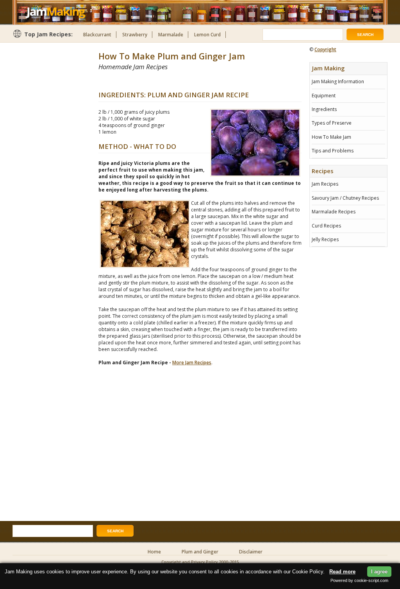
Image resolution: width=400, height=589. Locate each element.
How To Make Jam (331, 137)
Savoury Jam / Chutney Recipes (345, 198)
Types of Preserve (332, 123)
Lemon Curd (207, 34)
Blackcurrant (97, 34)
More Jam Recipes (191, 362)
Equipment (324, 95)
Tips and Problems (333, 150)
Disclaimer (250, 551)
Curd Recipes (326, 225)
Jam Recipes (325, 184)
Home (154, 551)
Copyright (325, 49)
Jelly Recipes (325, 239)
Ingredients (324, 109)
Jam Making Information (338, 81)
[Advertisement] (189, 81)
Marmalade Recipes (333, 211)
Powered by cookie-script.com (359, 580)
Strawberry (134, 34)
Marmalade (170, 34)
